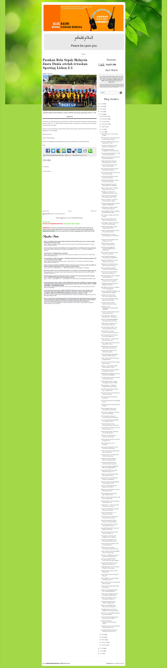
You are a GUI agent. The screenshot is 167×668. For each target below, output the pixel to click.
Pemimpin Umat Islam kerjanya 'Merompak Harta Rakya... (109, 265)
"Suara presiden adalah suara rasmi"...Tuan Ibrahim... (109, 165)
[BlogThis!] (45, 160)
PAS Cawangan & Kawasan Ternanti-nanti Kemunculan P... (110, 417)
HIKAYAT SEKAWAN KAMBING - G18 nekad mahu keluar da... (110, 320)
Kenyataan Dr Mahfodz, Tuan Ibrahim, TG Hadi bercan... (109, 146)
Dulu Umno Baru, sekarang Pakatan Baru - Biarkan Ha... (109, 316)
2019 (101, 104)
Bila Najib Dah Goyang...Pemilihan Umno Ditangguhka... (110, 288)
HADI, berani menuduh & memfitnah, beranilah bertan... (110, 548)
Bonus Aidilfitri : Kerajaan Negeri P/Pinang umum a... (110, 579)
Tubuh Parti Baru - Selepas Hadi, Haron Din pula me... (110, 339)
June (103, 132)
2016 (101, 111)
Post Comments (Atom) (58, 214)
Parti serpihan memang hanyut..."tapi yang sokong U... (110, 332)
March (103, 640)
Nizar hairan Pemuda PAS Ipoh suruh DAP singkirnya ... (109, 335)
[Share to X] (47, 160)
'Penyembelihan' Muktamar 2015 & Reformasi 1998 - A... (110, 428)
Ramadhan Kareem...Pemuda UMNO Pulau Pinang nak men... (110, 610)
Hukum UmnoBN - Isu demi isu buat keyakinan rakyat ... (109, 200)
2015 (101, 114)
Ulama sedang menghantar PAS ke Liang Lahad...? (110, 544)
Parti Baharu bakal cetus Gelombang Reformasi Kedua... (110, 424)
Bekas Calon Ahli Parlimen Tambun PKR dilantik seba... (110, 490)
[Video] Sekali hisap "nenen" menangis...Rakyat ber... (109, 598)
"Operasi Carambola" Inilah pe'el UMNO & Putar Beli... (109, 284)
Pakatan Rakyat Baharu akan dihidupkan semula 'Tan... (109, 563)
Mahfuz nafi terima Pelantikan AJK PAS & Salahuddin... (110, 498)
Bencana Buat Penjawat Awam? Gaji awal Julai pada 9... (110, 169)
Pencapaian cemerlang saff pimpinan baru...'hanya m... (109, 536)
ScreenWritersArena (118, 663)
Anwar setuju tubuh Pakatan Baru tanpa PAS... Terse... (110, 343)
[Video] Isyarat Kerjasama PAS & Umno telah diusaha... (110, 231)
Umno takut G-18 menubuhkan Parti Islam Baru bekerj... (109, 517)
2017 (101, 109)
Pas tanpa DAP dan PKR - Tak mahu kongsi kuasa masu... (109, 328)
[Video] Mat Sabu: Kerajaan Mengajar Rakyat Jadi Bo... (109, 161)
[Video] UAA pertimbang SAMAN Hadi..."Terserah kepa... (110, 552)
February (104, 642)
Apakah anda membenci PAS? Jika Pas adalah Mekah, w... (110, 158)
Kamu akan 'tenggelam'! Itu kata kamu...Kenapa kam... (110, 413)
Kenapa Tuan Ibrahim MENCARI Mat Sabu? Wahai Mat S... (109, 467)
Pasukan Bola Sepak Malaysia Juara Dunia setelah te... (109, 272)
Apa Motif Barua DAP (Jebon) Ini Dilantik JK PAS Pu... (110, 529)
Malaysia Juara (83, 155)
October (104, 121)
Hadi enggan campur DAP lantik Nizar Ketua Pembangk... (109, 223)
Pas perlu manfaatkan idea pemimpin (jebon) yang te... (109, 463)
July (103, 129)
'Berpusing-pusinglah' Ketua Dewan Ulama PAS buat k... (109, 540)
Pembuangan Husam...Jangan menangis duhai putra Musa (109, 382)
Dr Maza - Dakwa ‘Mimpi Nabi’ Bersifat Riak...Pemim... (109, 366)
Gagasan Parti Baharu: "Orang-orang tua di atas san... (109, 261)
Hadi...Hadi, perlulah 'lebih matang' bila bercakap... (110, 363)
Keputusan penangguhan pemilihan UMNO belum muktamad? (108, 249)
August (104, 126)
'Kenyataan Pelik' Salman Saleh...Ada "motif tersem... (109, 303)
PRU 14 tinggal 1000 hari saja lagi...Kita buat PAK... (109, 494)
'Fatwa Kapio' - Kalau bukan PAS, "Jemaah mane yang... (110, 505)
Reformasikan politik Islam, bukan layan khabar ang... (110, 173)
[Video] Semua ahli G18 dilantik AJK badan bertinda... (109, 475)
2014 (101, 648)
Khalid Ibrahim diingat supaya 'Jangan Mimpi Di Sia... (109, 227)
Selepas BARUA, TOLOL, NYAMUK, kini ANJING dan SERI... (110, 212)
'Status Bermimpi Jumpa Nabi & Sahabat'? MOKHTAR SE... (109, 355)
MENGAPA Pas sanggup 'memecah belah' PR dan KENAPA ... (110, 374)
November (105, 119)
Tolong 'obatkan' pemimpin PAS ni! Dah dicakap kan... (110, 455)
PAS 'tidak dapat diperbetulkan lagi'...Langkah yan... (109, 390)
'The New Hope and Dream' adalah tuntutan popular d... (110, 378)
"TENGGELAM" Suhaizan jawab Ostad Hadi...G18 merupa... (109, 347)
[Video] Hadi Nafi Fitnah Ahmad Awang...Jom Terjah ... (110, 509)
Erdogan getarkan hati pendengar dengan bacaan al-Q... (110, 626)
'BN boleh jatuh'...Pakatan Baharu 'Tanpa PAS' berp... (110, 502)
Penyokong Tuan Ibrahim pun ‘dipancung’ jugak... (109, 351)
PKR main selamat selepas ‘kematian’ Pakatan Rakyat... (109, 268)
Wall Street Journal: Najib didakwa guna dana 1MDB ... (110, 614)
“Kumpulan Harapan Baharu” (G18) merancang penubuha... (110, 154)
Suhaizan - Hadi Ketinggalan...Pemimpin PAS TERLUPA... (109, 308)
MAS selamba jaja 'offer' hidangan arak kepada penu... (110, 276)
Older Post (94, 211)
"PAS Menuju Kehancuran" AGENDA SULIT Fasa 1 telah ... (109, 192)
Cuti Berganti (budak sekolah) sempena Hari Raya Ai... (109, 208)
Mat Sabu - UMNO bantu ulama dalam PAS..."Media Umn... (109, 556)
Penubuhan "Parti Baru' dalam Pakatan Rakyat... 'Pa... (109, 471)
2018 (101, 106)
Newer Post (46, 211)
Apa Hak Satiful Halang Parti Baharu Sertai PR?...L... (109, 486)
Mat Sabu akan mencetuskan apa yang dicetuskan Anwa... (110, 138)
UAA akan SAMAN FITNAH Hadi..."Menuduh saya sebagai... (110, 559)
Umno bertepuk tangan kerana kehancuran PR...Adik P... (109, 617)
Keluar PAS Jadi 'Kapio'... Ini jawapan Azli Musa (108, 513)
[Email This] (43, 160)
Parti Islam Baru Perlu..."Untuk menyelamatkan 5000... (109, 525)
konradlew (68, 218)
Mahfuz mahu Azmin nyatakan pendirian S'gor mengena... (109, 280)
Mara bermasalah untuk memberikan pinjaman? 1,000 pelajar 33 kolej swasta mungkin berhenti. (70, 270)
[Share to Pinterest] (50, 160)
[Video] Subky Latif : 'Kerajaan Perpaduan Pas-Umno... (109, 188)
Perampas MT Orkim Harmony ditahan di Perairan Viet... (109, 630)
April (103, 637)
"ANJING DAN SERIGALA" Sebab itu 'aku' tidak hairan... (110, 181)
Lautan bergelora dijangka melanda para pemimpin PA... (109, 257)
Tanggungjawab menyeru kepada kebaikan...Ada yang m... (110, 567)
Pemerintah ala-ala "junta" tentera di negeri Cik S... (110, 440)
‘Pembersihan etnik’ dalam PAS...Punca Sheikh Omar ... (109, 295)
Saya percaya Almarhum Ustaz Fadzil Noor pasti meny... (109, 448)
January (104, 645)
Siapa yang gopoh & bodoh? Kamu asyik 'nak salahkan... (109, 185)
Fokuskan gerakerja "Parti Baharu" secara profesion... (110, 393)
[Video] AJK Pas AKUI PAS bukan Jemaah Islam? (110, 359)
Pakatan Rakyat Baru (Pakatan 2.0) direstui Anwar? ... (109, 432)
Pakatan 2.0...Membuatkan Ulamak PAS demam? (108, 436)
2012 (101, 653)
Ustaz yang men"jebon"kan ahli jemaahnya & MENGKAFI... (109, 594)
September (105, 124)
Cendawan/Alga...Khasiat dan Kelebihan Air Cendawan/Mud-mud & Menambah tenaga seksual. (70, 248)
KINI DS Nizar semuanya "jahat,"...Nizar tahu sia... (108, 244)
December (105, 116)
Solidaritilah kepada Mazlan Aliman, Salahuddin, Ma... (108, 459)
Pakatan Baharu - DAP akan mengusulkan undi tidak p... (109, 386)
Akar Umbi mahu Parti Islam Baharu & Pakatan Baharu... (109, 521)
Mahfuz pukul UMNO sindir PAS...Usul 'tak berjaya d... (108, 606)
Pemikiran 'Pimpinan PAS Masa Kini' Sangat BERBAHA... (109, 590)
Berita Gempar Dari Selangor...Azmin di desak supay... (108, 622)
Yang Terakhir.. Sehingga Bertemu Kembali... (56, 253)
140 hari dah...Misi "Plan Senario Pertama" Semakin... (109, 177)
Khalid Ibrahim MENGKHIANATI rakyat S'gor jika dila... (109, 299)
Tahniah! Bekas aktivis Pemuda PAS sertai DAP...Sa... (109, 532)
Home (83, 54)
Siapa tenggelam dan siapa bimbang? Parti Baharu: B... (109, 409)
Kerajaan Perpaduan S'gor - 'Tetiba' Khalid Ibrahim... (108, 602)
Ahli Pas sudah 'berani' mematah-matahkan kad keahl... (110, 370)
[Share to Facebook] (48, 160)
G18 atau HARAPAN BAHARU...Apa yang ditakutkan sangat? (110, 292)
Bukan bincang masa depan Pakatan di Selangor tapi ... (109, 219)
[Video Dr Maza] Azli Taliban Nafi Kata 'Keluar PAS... (110, 451)
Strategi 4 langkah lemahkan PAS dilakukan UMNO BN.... (110, 204)
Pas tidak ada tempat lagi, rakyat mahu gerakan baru (110, 312)
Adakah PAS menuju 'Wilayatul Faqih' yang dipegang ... (109, 478)
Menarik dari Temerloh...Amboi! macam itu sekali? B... (109, 253)
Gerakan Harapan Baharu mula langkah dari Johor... (109, 240)
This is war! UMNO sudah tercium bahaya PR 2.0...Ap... (110, 142)
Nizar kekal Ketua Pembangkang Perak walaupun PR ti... (110, 482)
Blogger (81, 218)
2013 (101, 651)
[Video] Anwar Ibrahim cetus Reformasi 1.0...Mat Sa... (109, 324)
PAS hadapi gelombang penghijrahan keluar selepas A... (110, 150)
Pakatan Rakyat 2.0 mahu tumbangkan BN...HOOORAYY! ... (110, 236)
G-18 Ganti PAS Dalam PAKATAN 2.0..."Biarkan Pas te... (110, 420)
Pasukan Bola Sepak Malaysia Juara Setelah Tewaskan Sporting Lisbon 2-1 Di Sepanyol (69, 114)
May (103, 634)
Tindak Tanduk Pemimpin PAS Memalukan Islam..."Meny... (109, 196)
